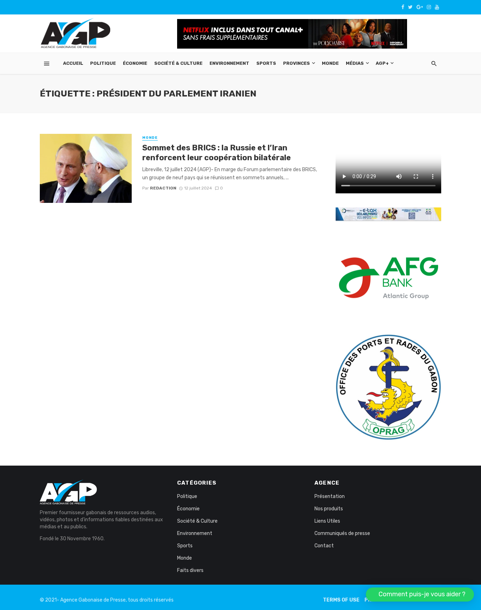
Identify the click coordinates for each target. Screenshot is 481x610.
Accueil (73, 63)
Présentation (329, 496)
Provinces (296, 63)
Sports (266, 63)
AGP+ (382, 63)
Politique (103, 63)
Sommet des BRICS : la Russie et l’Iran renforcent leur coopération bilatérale (216, 152)
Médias (355, 63)
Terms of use (341, 600)
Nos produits (328, 509)
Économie (135, 63)
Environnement (229, 63)
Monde (330, 63)
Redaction (163, 188)
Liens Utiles (327, 521)
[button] (420, 594)
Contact (324, 546)
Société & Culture (178, 63)
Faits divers (190, 570)
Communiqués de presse (342, 533)
